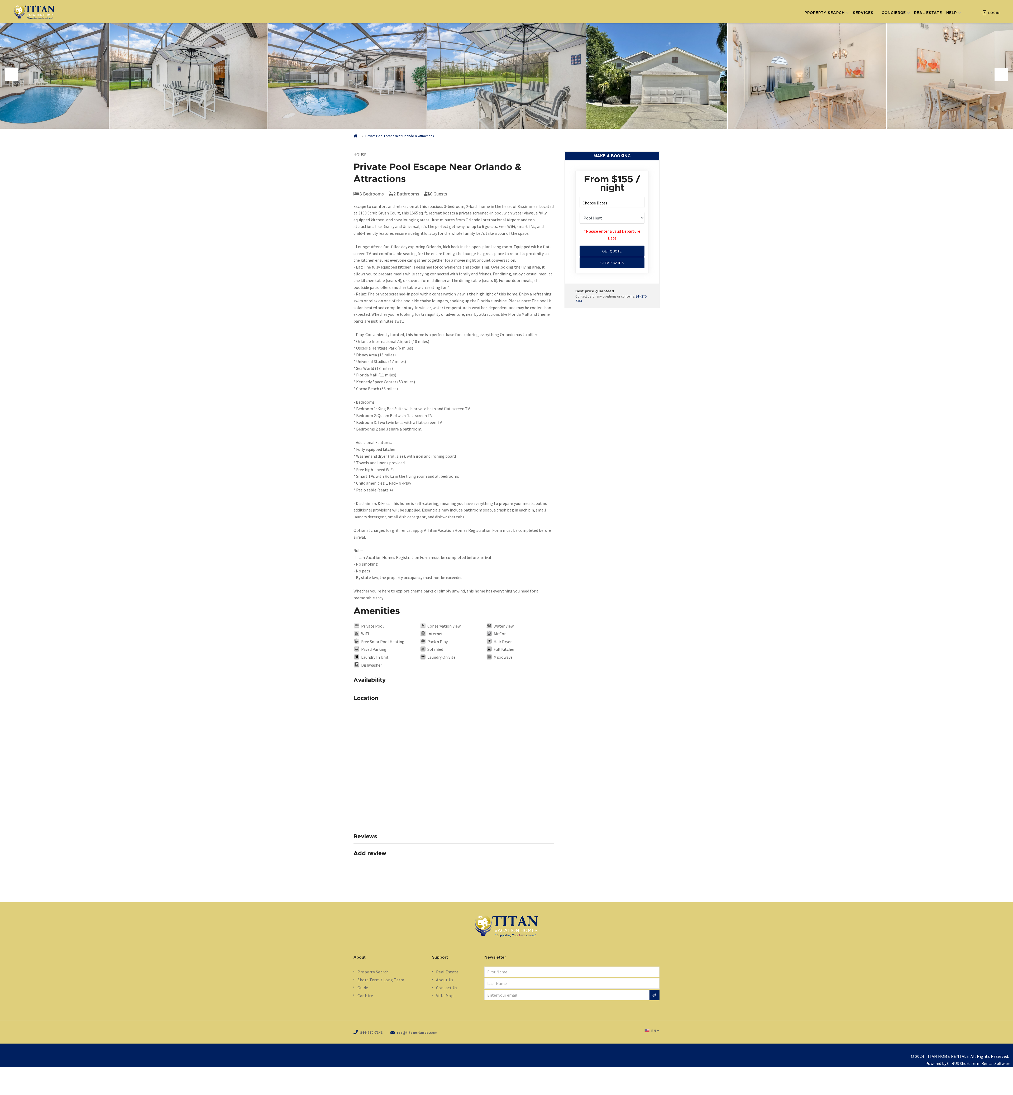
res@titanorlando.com (417, 1032)
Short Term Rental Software (985, 1063)
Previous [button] (11, 74)
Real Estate (447, 971)
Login (993, 12)
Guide (362, 987)
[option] (506, 76)
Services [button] (863, 13)
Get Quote (612, 251)
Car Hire (365, 995)
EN (653, 1031)
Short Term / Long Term (380, 979)
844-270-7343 (371, 1032)
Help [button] (951, 13)
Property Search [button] (825, 13)
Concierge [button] (894, 13)
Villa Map (445, 995)
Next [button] (1001, 74)
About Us (444, 979)
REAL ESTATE (928, 13)
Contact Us (446, 987)
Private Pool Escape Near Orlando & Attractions (399, 136)
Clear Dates (612, 263)
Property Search (373, 971)
